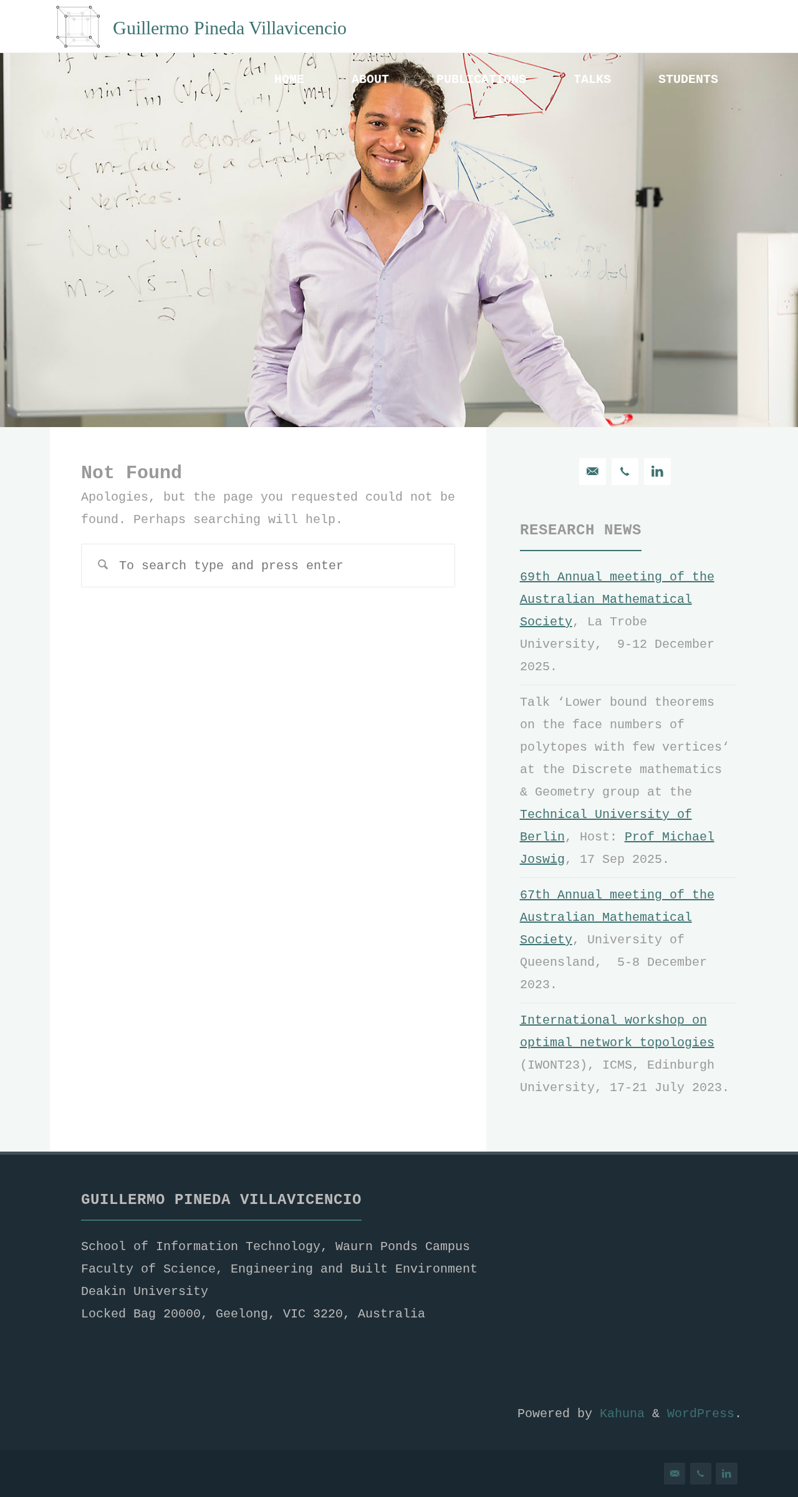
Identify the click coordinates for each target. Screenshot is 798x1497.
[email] (592, 471)
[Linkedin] (657, 471)
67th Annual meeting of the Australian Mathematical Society (617, 917)
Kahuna (618, 1414)
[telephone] (625, 471)
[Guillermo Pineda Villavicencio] (78, 26)
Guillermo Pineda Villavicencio (230, 27)
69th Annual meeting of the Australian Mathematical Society (617, 599)
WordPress (700, 1414)
